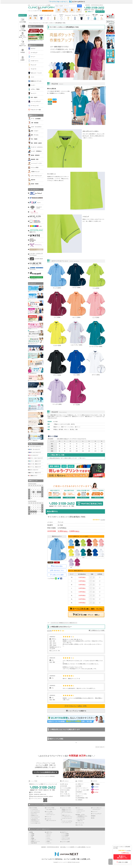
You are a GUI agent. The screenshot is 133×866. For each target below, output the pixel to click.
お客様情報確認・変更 (82, 797)
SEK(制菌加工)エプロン (82, 816)
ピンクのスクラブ (34, 455)
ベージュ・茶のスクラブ (36, 466)
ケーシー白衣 (49, 811)
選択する (122, 857)
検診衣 (93, 815)
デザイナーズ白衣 (32, 380)
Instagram (96, 789)
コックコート (49, 839)
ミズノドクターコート (66, 822)
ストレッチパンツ (32, 403)
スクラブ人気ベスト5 (35, 823)
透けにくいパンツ (32, 410)
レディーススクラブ (35, 811)
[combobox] (66, 5)
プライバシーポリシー (82, 788)
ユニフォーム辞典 (66, 841)
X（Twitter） (97, 784)
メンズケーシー (50, 813)
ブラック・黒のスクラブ (36, 472)
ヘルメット (49, 842)
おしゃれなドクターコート (34, 388)
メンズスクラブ (34, 809)
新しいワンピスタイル (51, 820)
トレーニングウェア (96, 813)
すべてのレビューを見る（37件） (77, 706)
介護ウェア (33, 839)
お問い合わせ (100, 11)
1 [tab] (76, 742)
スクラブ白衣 (34, 807)
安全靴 (48, 841)
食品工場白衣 (34, 842)
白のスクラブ (34, 813)
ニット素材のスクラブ (33, 358)
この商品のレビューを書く (97, 630)
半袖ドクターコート (66, 815)
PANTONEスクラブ (35, 820)
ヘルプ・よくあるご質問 (83, 790)
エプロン (48, 838)
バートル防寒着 (65, 835)
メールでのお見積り (66, 788)
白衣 (93, 818)
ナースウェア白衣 (50, 807)
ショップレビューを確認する (77, 711)
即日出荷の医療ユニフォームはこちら (35, 41)
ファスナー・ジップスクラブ (35, 351)
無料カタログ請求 (65, 796)
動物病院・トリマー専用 (34, 321)
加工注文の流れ (58, 566)
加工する (87, 615)
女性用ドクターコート (66, 811)
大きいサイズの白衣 (33, 366)
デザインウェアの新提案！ (34, 313)
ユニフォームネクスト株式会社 (47, 776)
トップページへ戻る (82, 794)
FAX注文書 (64, 786)
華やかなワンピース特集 (34, 418)
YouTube (96, 792)
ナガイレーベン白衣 (66, 838)
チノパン (79, 812)
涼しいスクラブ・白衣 (33, 291)
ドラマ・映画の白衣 (33, 440)
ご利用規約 (79, 799)
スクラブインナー (32, 298)
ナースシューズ (80, 822)
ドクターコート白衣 (66, 807)
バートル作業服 (65, 833)
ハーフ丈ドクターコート (67, 816)
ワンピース (74, 15)
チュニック (68, 15)
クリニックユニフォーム (44, 763)
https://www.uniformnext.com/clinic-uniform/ (42, 796)
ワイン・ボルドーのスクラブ (37, 458)
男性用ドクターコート (66, 809)
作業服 (32, 833)
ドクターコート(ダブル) (67, 821)
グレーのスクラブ (34, 469)
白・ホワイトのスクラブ (36, 446)
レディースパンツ (81, 811)
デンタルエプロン (81, 817)
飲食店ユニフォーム (35, 841)
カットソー (94, 811)
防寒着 (32, 835)
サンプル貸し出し (65, 794)
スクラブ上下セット (35, 821)
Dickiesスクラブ (34, 815)
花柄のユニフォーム (33, 328)
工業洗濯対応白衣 (32, 373)
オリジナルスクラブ (35, 817)
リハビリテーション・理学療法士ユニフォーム (60, 622)
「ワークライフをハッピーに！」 (58, 1)
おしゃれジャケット (33, 425)
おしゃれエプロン (81, 819)
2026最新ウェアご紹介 (34, 306)
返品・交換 (64, 792)
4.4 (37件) (103, 519)
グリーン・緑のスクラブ (36, 461)
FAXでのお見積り (65, 790)
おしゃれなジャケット (51, 809)
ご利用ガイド (80, 784)
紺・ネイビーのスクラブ (36, 452)
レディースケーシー (51, 814)
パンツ (78, 807)
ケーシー (48, 836)
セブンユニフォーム (66, 839)
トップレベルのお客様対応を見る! (44, 772)
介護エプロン (80, 820)
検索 (79, 5)
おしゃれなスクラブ (33, 336)
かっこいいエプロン (33, 432)
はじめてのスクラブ (33, 343)
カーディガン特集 (32, 395)
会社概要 (79, 786)
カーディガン (80, 825)
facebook (96, 786)
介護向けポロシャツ (73, 622)
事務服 (32, 838)
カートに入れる (87, 609)
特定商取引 (79, 792)
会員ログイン (80, 796)
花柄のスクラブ (34, 475)
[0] (110, 19)
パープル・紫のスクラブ (36, 464)
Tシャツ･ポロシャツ (97, 807)
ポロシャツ (49, 833)
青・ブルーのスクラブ (35, 449)
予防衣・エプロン (81, 814)
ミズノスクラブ (34, 818)
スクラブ (48, 835)
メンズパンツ (80, 809)
